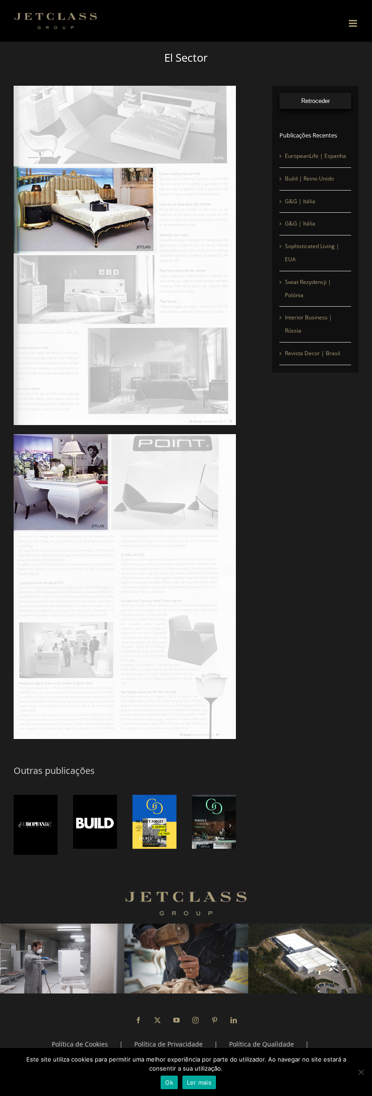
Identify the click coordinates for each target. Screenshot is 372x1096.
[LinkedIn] (233, 1015)
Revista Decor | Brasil (312, 353)
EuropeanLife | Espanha (315, 156)
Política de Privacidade (168, 1038)
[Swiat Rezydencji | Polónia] (128, 822)
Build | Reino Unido (309, 178)
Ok (169, 1082)
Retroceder (315, 101)
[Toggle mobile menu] (353, 23)
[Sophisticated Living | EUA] (69, 822)
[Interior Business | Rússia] (188, 822)
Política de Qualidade (261, 1038)
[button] (19, 823)
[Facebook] (138, 1015)
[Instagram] (195, 1015)
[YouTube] (176, 1015)
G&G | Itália (300, 201)
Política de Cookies (80, 1038)
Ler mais (199, 1082)
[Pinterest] (214, 1015)
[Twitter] (157, 1015)
